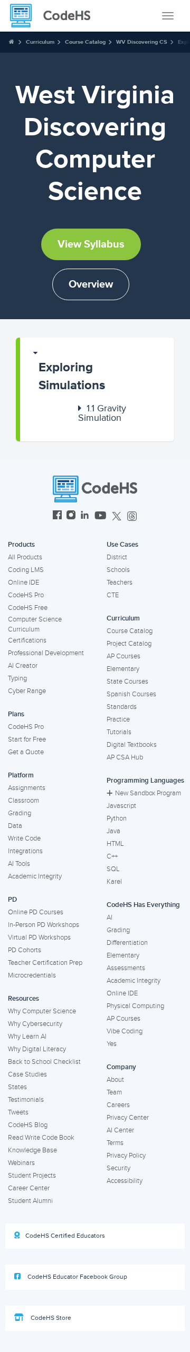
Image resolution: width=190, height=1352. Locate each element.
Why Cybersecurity (35, 1024)
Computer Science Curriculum (35, 624)
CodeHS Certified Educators (65, 1236)
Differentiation (127, 943)
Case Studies (27, 1074)
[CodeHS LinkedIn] (84, 516)
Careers (118, 1105)
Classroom (23, 800)
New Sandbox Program (148, 793)
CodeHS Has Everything (143, 905)
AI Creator (22, 666)
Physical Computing (135, 1006)
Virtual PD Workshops (39, 937)
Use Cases (122, 544)
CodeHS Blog (28, 1125)
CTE (113, 595)
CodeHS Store (50, 1318)
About (115, 1079)
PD (12, 899)
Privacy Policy (126, 1155)
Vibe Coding (124, 1031)
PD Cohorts (24, 950)
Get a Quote (26, 752)
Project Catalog (129, 643)
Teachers (119, 582)
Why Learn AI (27, 1036)
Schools (118, 570)
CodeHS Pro (26, 595)
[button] (97, 371)
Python (117, 818)
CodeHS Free (28, 608)
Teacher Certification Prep (45, 963)
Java (113, 831)
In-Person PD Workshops (43, 925)
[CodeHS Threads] (132, 516)
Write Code (24, 838)
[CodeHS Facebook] (57, 516)
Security (118, 1168)
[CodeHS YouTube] (100, 516)
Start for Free (27, 739)
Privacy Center (128, 1117)
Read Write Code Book (41, 1137)
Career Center (29, 1188)
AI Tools (19, 864)
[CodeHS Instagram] (70, 516)
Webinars (21, 1163)
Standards (122, 707)
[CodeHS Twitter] (116, 516)
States (17, 1087)
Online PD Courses (35, 912)
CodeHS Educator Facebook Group (76, 1277)
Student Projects (32, 1175)
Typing (17, 678)
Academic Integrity (35, 876)
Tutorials (119, 732)
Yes (112, 1044)
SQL (113, 869)
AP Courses (123, 656)
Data (15, 826)
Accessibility (124, 1181)
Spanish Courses (131, 694)
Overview (91, 284)
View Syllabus (91, 244)
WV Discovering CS (141, 41)
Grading (19, 813)
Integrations (25, 851)
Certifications (27, 640)
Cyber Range (27, 691)
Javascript (121, 806)
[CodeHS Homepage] (54, 16)
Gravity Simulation (102, 412)
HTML (115, 844)
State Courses (127, 681)
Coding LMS (26, 570)
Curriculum (40, 41)
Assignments (26, 788)
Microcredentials (32, 975)
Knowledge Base (32, 1150)
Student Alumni (30, 1201)
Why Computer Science (42, 1011)
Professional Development (46, 653)
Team (114, 1092)
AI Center (120, 1130)
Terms (115, 1143)
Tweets (18, 1112)
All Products (25, 557)
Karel (114, 881)
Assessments (126, 968)
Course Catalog (85, 41)
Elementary (123, 669)
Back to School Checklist (44, 1062)
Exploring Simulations (72, 376)
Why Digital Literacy (37, 1049)
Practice (118, 719)
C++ (112, 856)
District (117, 557)
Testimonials (26, 1100)
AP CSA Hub (125, 757)
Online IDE (23, 582)
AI (109, 917)
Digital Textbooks (132, 745)
